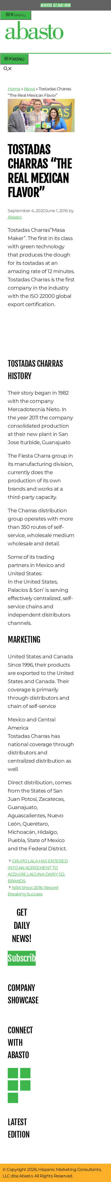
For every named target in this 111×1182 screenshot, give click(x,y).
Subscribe (22, 958)
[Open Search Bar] (7, 69)
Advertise (46, 5)
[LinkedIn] (25, 1073)
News (29, 88)
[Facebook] (13, 1098)
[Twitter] (13, 1073)
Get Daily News (62, 5)
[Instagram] (13, 1085)
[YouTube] (25, 1085)
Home (14, 88)
